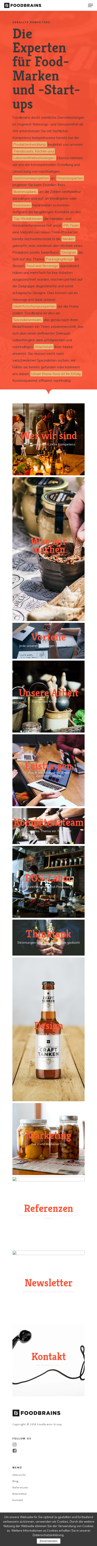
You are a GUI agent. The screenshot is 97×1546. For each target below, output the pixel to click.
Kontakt (17, 1500)
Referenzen (20, 1487)
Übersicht (19, 1475)
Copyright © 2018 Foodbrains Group (37, 1424)
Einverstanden (49, 1541)
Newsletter (19, 1494)
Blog (15, 1481)
